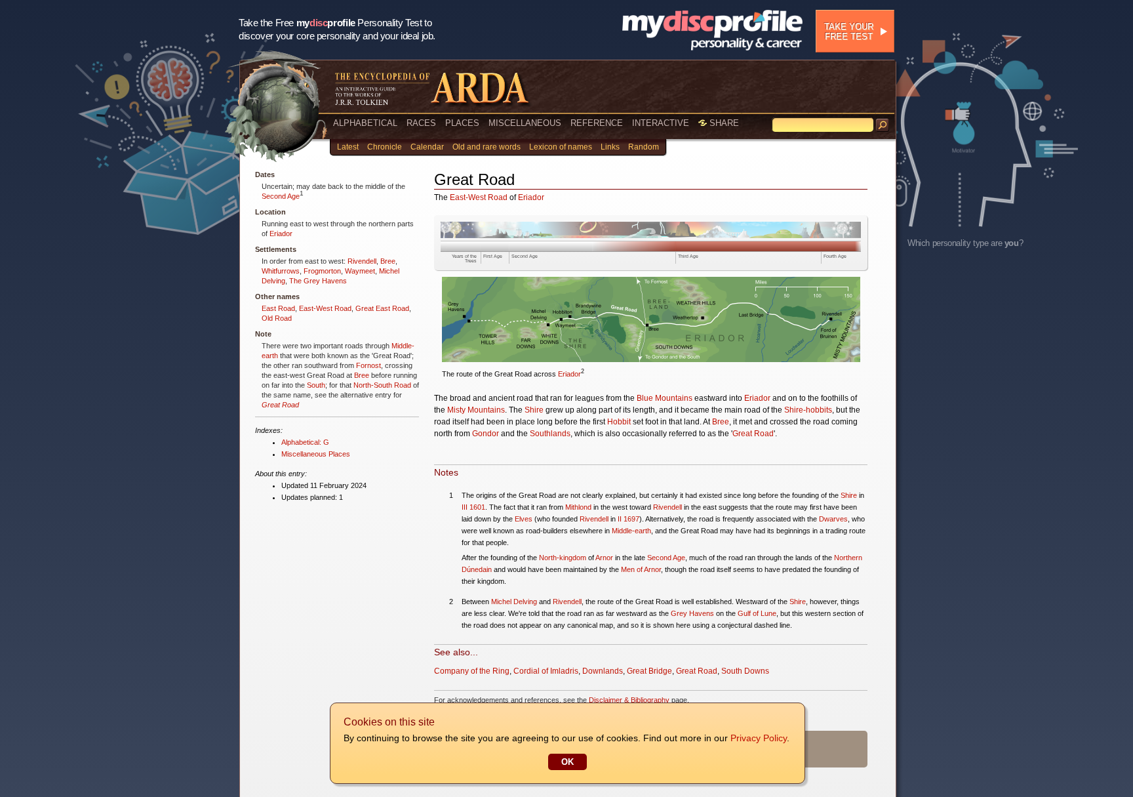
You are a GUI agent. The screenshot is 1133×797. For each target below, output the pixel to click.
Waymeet (360, 271)
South (316, 385)
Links (610, 147)
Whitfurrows (281, 271)
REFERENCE (596, 123)
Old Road (277, 318)
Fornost (368, 365)
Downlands (602, 671)
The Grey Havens (318, 281)
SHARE (723, 123)
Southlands (550, 433)
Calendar (427, 147)
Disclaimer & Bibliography (629, 700)
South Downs (745, 671)
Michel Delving (514, 601)
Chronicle (384, 147)
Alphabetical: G (305, 442)
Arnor (604, 558)
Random (643, 147)
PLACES (462, 123)
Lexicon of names (560, 147)
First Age (492, 256)
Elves (523, 519)
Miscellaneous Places (315, 454)
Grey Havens (692, 613)
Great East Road (382, 308)
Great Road (280, 405)
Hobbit (619, 421)
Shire (534, 410)
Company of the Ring (471, 671)
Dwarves (833, 519)
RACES (421, 123)
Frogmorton (322, 271)
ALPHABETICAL (365, 123)
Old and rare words (486, 147)
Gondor (485, 433)
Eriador (280, 233)
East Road (278, 308)
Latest (348, 147)
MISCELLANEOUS (524, 123)
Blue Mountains (664, 398)
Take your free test (848, 31)
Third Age (688, 256)
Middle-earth (631, 531)
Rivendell (362, 261)
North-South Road (382, 385)
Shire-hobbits (808, 410)
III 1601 (473, 507)
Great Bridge (649, 671)
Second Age (281, 196)
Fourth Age (835, 256)
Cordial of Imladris (545, 671)
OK (567, 762)
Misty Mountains (476, 410)
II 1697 (628, 519)
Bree (387, 261)
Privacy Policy (758, 738)
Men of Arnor (641, 569)
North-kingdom (562, 558)
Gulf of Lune (757, 613)
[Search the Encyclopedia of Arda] (882, 125)
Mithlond (578, 507)
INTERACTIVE (660, 123)
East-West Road (325, 308)
